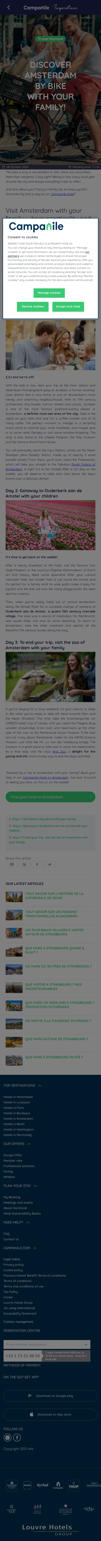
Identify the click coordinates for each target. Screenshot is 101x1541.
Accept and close (68, 306)
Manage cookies (49, 292)
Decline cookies (33, 306)
